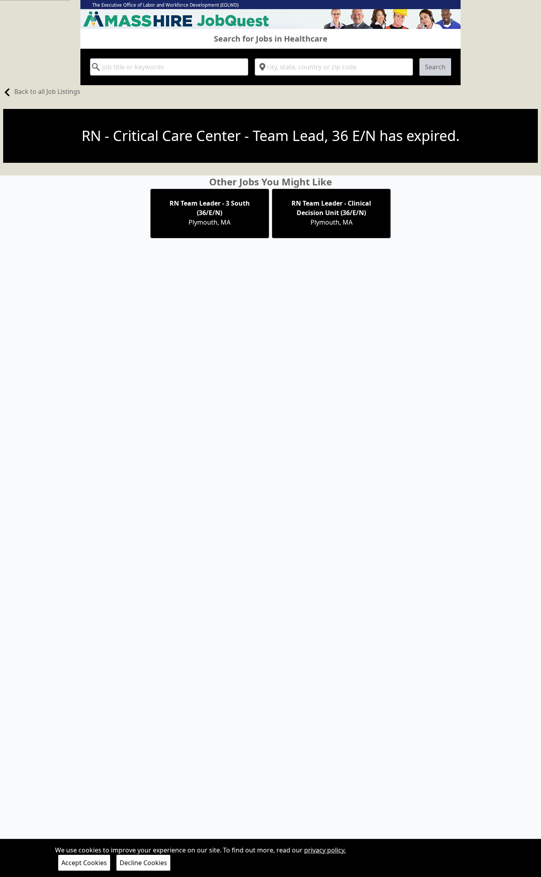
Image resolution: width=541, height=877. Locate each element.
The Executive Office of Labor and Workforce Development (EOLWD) (165, 5)
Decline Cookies (143, 862)
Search (435, 67)
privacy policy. (325, 850)
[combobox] (169, 67)
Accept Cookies (84, 862)
